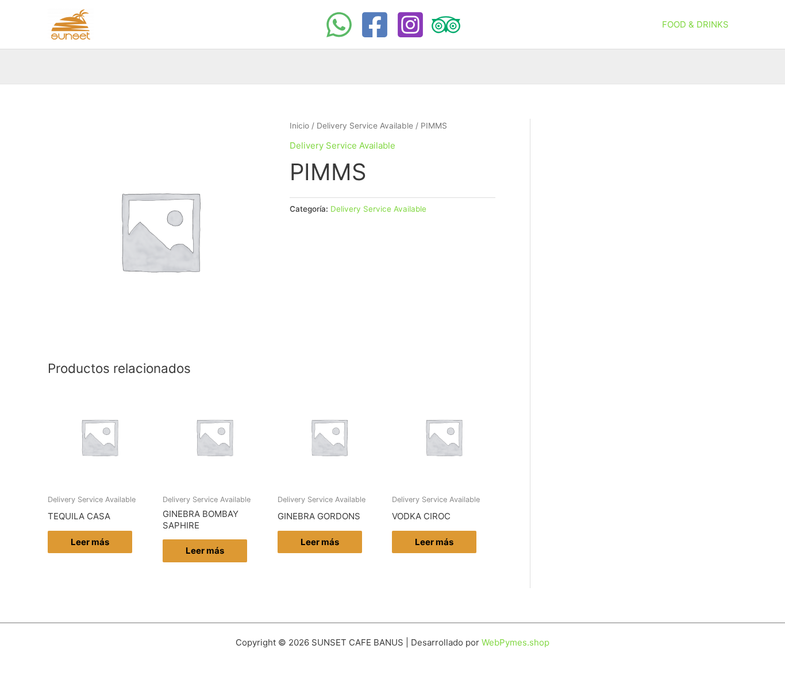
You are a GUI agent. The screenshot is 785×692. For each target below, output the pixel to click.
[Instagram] (410, 24)
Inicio (299, 125)
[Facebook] (374, 24)
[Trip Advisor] (446, 24)
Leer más (90, 542)
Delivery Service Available (365, 125)
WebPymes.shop (515, 642)
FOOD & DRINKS (695, 24)
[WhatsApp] (339, 24)
